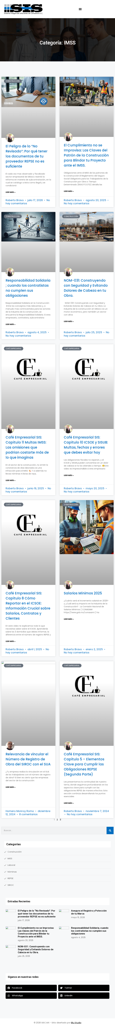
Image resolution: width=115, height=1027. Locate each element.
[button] (80, 9)
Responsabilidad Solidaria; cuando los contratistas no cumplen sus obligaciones (89, 930)
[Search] (110, 830)
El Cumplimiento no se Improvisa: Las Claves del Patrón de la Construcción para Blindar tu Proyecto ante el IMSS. (86, 155)
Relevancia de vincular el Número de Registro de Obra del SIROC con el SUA (28, 759)
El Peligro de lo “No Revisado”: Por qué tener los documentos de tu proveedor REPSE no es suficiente (26, 156)
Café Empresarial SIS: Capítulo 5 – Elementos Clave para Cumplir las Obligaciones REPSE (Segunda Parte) (84, 764)
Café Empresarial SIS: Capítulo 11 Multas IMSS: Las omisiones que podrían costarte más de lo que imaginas (27, 447)
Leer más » (10, 192)
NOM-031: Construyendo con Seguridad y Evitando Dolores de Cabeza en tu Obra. (35, 949)
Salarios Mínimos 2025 (83, 593)
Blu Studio (76, 1022)
